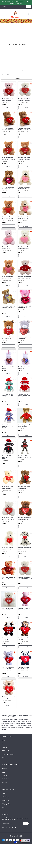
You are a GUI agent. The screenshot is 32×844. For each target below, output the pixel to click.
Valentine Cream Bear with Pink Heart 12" (24, 217)
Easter (3, 772)
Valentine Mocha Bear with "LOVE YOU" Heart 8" (8, 158)
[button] (28, 14)
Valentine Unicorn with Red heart (8, 367)
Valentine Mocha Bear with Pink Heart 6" (7, 277)
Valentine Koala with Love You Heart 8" (8, 697)
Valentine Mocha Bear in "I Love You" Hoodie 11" (8, 578)
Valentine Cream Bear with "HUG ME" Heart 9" (8, 518)
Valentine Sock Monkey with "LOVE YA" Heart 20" (24, 456)
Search (4, 793)
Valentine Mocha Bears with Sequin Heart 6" (8, 187)
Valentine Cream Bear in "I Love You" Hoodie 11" (8, 487)
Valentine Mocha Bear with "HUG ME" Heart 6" (8, 128)
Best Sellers (5, 782)
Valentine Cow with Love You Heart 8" (8, 638)
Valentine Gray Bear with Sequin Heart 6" (24, 337)
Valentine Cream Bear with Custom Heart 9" (24, 247)
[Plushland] (15, 14)
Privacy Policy (5, 750)
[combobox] (13, 6)
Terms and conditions (8, 754)
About (3, 744)
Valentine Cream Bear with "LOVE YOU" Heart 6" (25, 99)
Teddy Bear (5, 775)
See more (3, 729)
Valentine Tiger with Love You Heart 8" (24, 638)
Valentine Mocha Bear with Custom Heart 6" (7, 217)
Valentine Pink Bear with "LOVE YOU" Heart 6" (8, 99)
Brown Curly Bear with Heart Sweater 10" (24, 425)
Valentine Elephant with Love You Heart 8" (8, 668)
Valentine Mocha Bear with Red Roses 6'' (24, 487)
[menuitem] (16, 7)
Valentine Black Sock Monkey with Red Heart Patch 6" (8, 457)
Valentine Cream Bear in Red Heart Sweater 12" (24, 277)
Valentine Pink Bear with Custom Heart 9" (8, 247)
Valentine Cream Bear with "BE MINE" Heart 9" (8, 609)
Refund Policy (5, 797)
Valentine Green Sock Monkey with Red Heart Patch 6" (8, 395)
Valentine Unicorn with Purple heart (24, 367)
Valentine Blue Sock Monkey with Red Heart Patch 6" (8, 426)
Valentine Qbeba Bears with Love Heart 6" (8, 337)
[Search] (28, 6)
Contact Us (5, 747)
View (9, 196)
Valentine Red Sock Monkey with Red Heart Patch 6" (24, 395)
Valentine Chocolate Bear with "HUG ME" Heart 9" (24, 518)
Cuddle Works (5, 779)
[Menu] (2, 14)
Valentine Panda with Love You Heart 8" (23, 668)
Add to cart (8, 107)
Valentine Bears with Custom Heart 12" (7, 548)
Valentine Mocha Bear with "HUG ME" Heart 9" (24, 128)
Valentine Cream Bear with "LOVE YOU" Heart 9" (25, 578)
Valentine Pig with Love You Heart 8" (24, 609)
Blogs (3, 807)
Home (2, 70)
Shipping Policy (6, 804)
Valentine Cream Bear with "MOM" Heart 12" (24, 187)
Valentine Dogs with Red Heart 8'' (24, 548)
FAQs (3, 757)
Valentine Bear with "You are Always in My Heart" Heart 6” (8, 307)
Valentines (4, 768)
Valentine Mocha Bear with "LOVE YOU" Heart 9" (25, 158)
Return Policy (5, 800)
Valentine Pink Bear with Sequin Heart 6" (24, 306)
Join (26, 823)
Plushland (13, 836)
